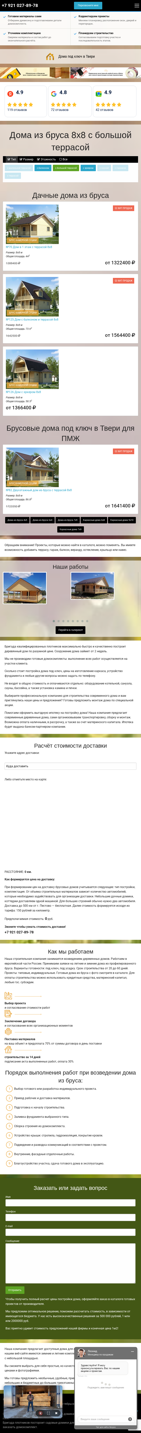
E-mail (9, 1226)
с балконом (43, 168)
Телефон (11, 1211)
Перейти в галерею (70, 630)
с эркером (88, 168)
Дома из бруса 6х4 (42, 520)
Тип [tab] (13, 159)
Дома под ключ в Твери (76, 56)
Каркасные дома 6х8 (94, 520)
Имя (8, 1196)
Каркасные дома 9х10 (121, 520)
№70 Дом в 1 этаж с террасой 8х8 (29, 247)
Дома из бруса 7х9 (67, 520)
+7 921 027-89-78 (20, 5)
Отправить (14, 1290)
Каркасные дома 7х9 (71, 529)
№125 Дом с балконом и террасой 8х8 (32, 319)
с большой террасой (66, 168)
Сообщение (12, 1241)
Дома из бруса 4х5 (17, 520)
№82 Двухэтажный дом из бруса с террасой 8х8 (39, 490)
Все (64, 159)
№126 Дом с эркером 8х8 (23, 392)
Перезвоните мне (88, 5)
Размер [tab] (27, 159)
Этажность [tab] (48, 159)
